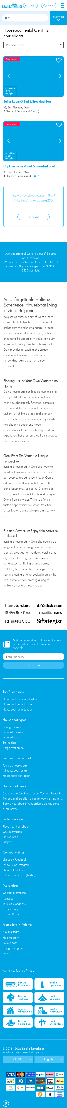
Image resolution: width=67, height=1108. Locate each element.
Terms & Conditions (14, 904)
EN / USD (30, 5)
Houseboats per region (16, 776)
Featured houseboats (15, 765)
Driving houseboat (13, 727)
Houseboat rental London (18, 709)
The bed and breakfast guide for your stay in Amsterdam (33, 798)
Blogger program (13, 948)
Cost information (12, 832)
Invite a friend (11, 953)
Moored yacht (11, 737)
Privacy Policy (11, 909)
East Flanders (15, 107)
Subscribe (33, 665)
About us (8, 898)
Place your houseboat (16, 826)
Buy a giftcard (11, 932)
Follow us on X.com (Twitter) (19, 875)
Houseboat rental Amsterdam (20, 699)
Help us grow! (11, 937)
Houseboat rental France (17, 704)
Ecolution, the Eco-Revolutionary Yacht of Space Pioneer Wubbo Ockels (33, 793)
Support (7, 842)
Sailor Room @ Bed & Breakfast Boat (27, 101)
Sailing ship (9, 742)
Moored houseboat (14, 732)
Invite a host (9, 943)
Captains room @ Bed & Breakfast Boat (29, 166)
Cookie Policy (11, 914)
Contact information (14, 893)
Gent (26, 107)
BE (4, 107)
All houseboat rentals (15, 770)
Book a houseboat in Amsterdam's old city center (31, 803)
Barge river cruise (13, 748)
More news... (11, 809)
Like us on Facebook (14, 859)
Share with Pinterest (14, 870)
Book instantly (12, 59)
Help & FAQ (10, 837)
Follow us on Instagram (16, 865)
